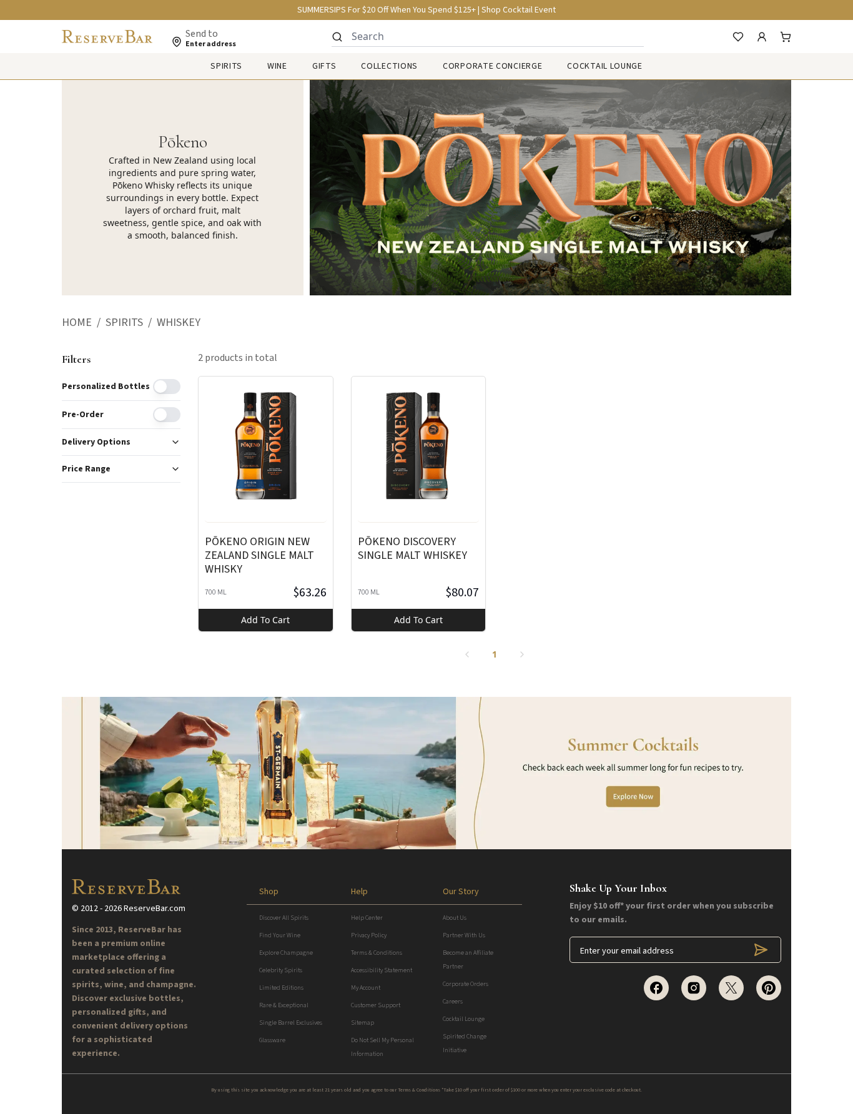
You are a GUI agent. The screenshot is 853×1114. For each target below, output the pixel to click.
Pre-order (83, 414)
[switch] (166, 386)
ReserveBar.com (154, 908)
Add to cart (265, 620)
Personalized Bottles (106, 386)
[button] (84, 323)
